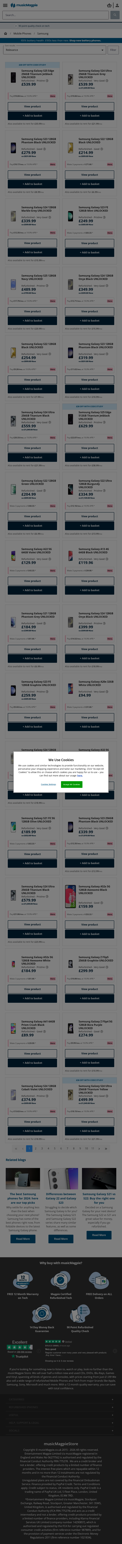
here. (80, 775)
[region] (61, 772)
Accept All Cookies (71, 784)
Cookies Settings (48, 784)
